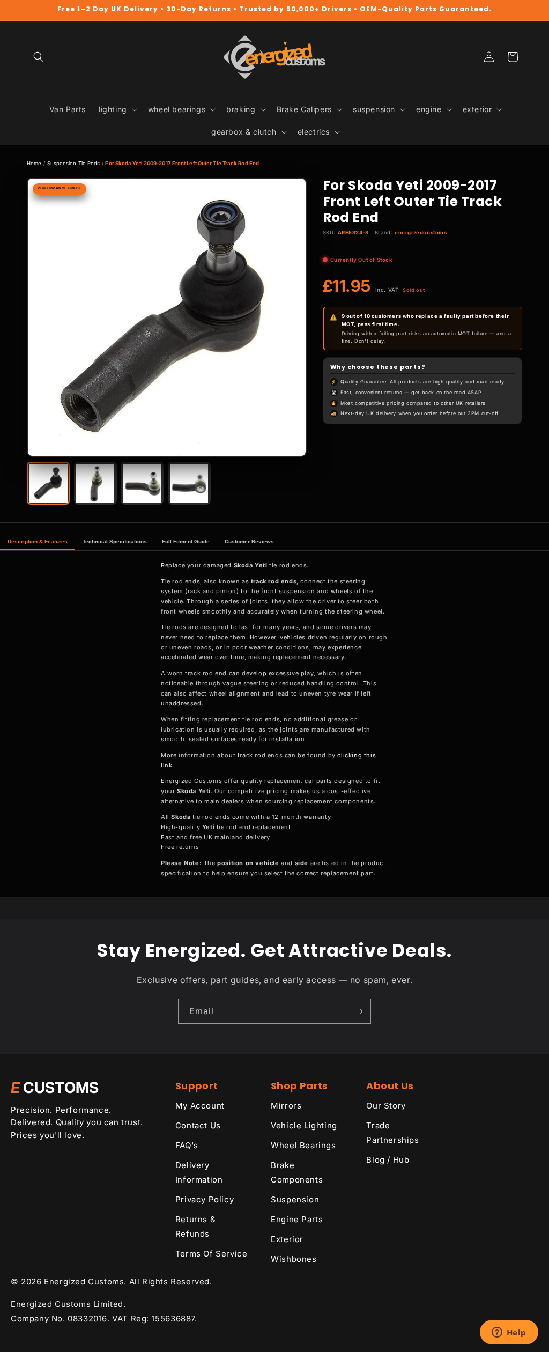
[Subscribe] (358, 1011)
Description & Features (38, 541)
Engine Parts (297, 1219)
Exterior (287, 1239)
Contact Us (198, 1125)
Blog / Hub (387, 1160)
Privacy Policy (204, 1199)
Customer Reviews (249, 541)
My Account (200, 1105)
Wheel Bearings (303, 1145)
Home (34, 163)
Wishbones (293, 1259)
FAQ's (186, 1145)
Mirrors (286, 1105)
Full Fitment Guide (186, 541)
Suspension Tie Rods (73, 163)
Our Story (385, 1105)
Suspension (295, 1199)
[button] (38, 57)
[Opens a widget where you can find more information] (508, 1333)
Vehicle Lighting (304, 1125)
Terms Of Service (211, 1253)
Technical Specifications (115, 541)
